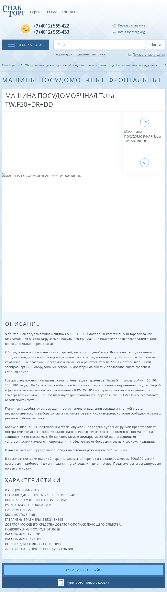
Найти (155, 44)
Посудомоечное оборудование (137, 65)
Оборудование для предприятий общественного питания (66, 65)
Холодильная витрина (88, 54)
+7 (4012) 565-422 (51, 26)
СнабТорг (8, 65)
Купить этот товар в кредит (87, 582)
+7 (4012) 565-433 (51, 32)
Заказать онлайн (83, 570)
